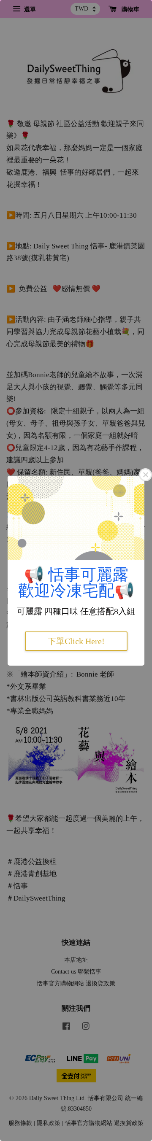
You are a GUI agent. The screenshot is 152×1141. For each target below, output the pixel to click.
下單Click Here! (76, 641)
